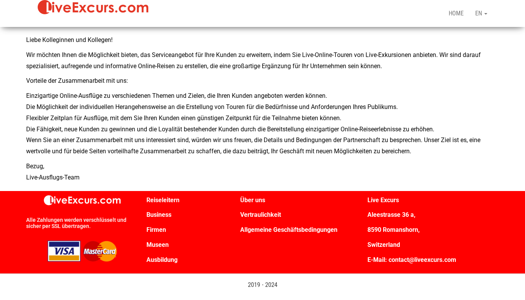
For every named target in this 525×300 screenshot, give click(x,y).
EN (479, 13)
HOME (456, 13)
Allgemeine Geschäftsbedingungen (288, 229)
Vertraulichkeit (260, 214)
